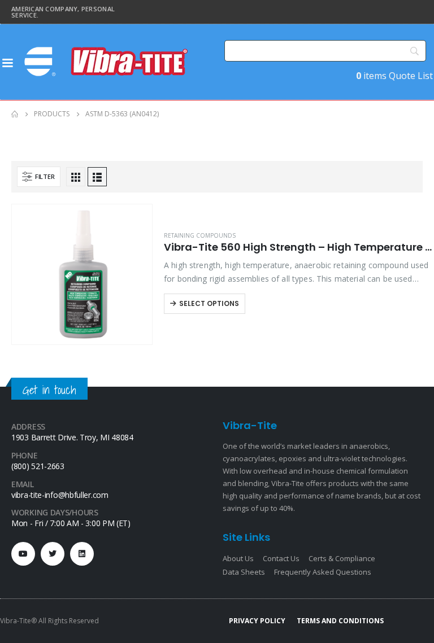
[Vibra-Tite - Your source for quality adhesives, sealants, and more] (107, 61)
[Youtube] (23, 554)
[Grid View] (75, 176)
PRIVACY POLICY (257, 620)
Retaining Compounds (200, 235)
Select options (209, 303)
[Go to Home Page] (14, 114)
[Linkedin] (82, 554)
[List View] (97, 176)
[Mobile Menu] (7, 62)
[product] (82, 274)
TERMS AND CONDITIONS (340, 620)
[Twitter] (52, 554)
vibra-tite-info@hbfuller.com (59, 494)
